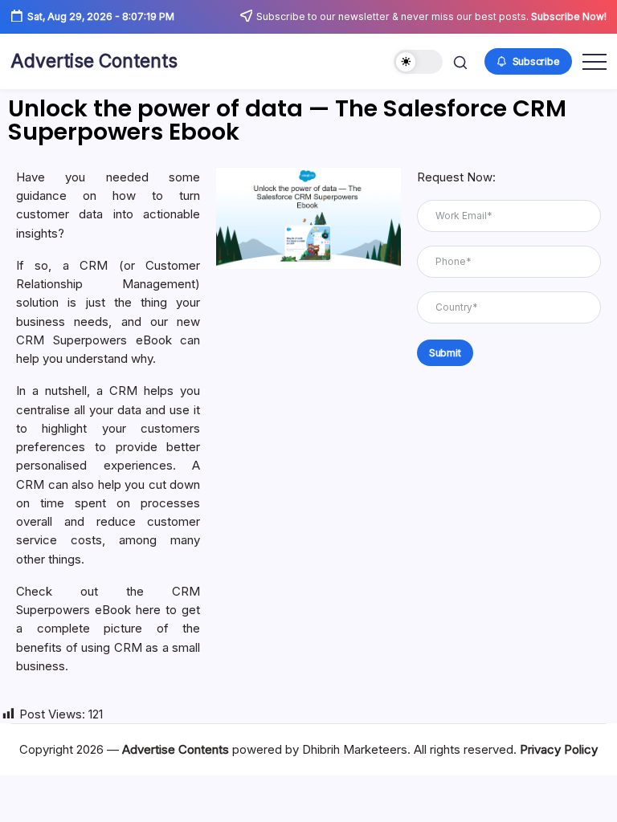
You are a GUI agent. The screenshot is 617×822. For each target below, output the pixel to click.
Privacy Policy (559, 749)
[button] (418, 62)
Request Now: (456, 177)
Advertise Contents (94, 61)
